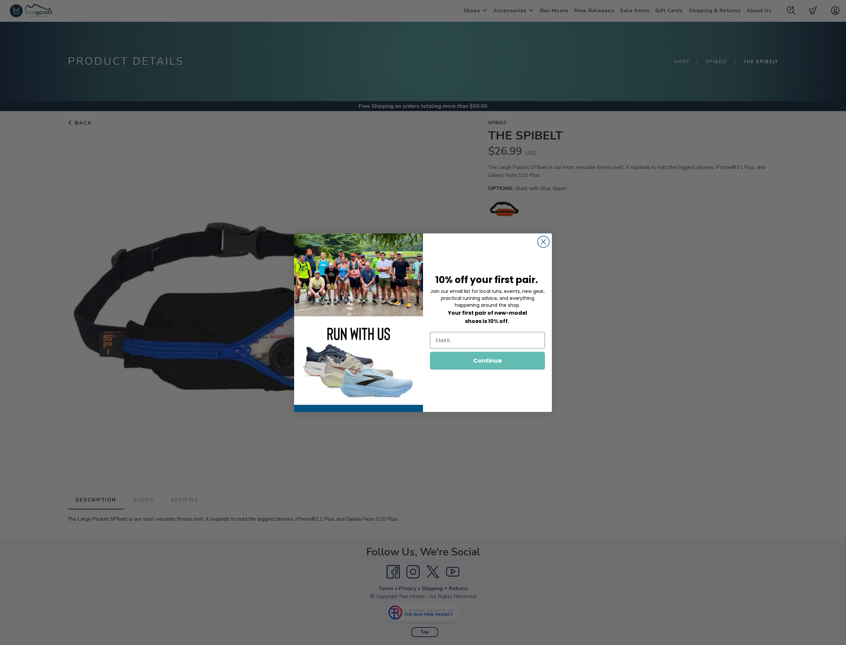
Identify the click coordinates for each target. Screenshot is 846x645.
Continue (487, 360)
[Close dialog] (543, 242)
